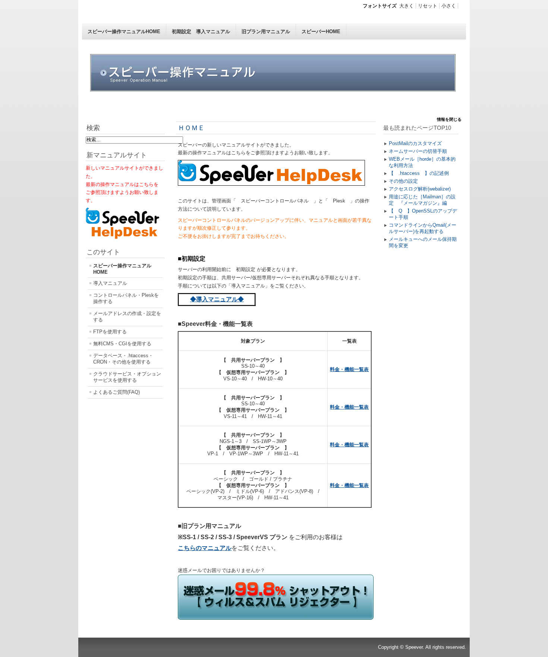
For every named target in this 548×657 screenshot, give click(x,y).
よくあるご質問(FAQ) (116, 392)
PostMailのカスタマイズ (415, 143)
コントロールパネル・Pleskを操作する (126, 298)
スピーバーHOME (321, 31)
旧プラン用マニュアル (266, 31)
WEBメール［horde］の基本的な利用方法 (422, 162)
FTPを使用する (110, 331)
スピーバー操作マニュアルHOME (124, 31)
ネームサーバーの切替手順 (418, 151)
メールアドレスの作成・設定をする (127, 317)
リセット (427, 6)
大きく (406, 6)
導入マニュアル (110, 283)
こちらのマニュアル (205, 548)
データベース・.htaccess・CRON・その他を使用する (123, 359)
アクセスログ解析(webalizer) (420, 189)
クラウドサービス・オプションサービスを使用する (127, 377)
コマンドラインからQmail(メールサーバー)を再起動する (422, 228)
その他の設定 (403, 181)
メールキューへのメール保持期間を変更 (423, 242)
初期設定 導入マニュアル (201, 31)
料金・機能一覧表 (349, 369)
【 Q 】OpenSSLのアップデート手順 (423, 214)
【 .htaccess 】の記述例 (419, 173)
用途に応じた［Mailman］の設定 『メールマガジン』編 (422, 200)
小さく (448, 6)
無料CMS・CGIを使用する (122, 343)
